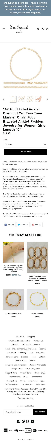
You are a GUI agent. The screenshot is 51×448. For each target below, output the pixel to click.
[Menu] (3, 29)
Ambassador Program (31, 345)
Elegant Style (11, 373)
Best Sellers (11, 381)
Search (43, 349)
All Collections (12, 385)
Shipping (31, 337)
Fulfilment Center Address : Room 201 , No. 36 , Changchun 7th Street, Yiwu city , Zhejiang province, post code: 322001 (25, 391)
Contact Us (38, 341)
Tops (33, 357)
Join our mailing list (25, 406)
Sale (43, 381)
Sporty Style (14, 377)
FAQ (31, 353)
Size (5, 140)
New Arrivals (27, 385)
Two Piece (33, 381)
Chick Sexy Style (33, 369)
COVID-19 (40, 353)
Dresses (24, 357)
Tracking (22, 353)
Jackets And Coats (38, 365)
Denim (32, 361)
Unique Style (40, 373)
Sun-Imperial (28, 439)
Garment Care (12, 357)
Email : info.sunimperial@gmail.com (20, 349)
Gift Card (14, 345)
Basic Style (40, 385)
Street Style (25, 373)
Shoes (26, 377)
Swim (22, 381)
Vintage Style (16, 369)
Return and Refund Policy (19, 341)
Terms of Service (25, 398)
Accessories (37, 377)
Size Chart (11, 353)
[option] (13, 99)
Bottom (42, 357)
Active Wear (21, 361)
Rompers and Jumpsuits (16, 365)
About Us (20, 337)
